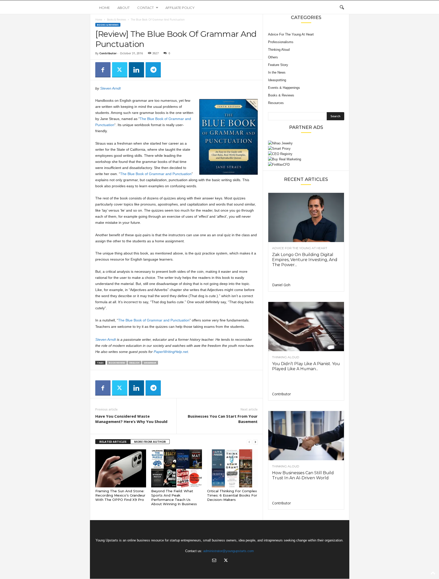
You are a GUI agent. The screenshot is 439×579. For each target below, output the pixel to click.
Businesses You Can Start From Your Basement (223, 419)
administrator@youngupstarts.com (228, 551)
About (123, 8)
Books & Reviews (116, 19)
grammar (150, 362)
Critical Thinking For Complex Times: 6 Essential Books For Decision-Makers (232, 495)
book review (117, 362)
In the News (277, 72)
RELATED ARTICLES (113, 442)
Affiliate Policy (180, 8)
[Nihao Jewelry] (306, 143)
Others (273, 57)
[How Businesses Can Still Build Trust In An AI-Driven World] (306, 435)
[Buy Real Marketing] (306, 159)
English (134, 362)
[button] (341, 7)
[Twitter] (119, 69)
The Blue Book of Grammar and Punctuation (156, 174)
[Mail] (214, 561)
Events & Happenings (284, 88)
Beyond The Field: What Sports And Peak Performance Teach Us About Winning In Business (174, 497)
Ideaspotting (277, 80)
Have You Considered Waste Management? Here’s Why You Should (131, 419)
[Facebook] (103, 69)
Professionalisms (280, 42)
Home (104, 8)
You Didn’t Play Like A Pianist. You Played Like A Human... (306, 366)
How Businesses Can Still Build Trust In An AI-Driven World (303, 475)
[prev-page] (249, 442)
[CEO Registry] (306, 154)
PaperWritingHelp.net (171, 352)
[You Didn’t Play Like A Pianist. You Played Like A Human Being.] (306, 326)
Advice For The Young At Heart (291, 34)
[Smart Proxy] (306, 148)
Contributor (108, 53)
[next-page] (255, 442)
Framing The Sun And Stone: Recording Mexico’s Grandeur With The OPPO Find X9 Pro (120, 495)
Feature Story (278, 65)
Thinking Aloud (279, 50)
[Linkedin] (136, 69)
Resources (276, 103)
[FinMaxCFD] (306, 164)
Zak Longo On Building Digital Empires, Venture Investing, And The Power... (304, 259)
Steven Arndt (110, 88)
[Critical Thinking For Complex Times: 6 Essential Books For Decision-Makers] (232, 468)
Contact (145, 8)
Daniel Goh (281, 284)
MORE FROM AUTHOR (150, 442)
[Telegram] (153, 69)
